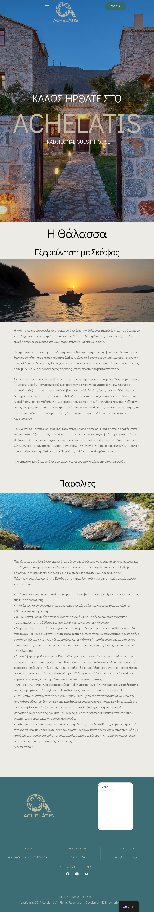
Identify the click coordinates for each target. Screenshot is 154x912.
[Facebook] (67, 874)
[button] (115, 6)
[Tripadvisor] (86, 874)
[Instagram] (77, 874)
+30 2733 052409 (77, 857)
